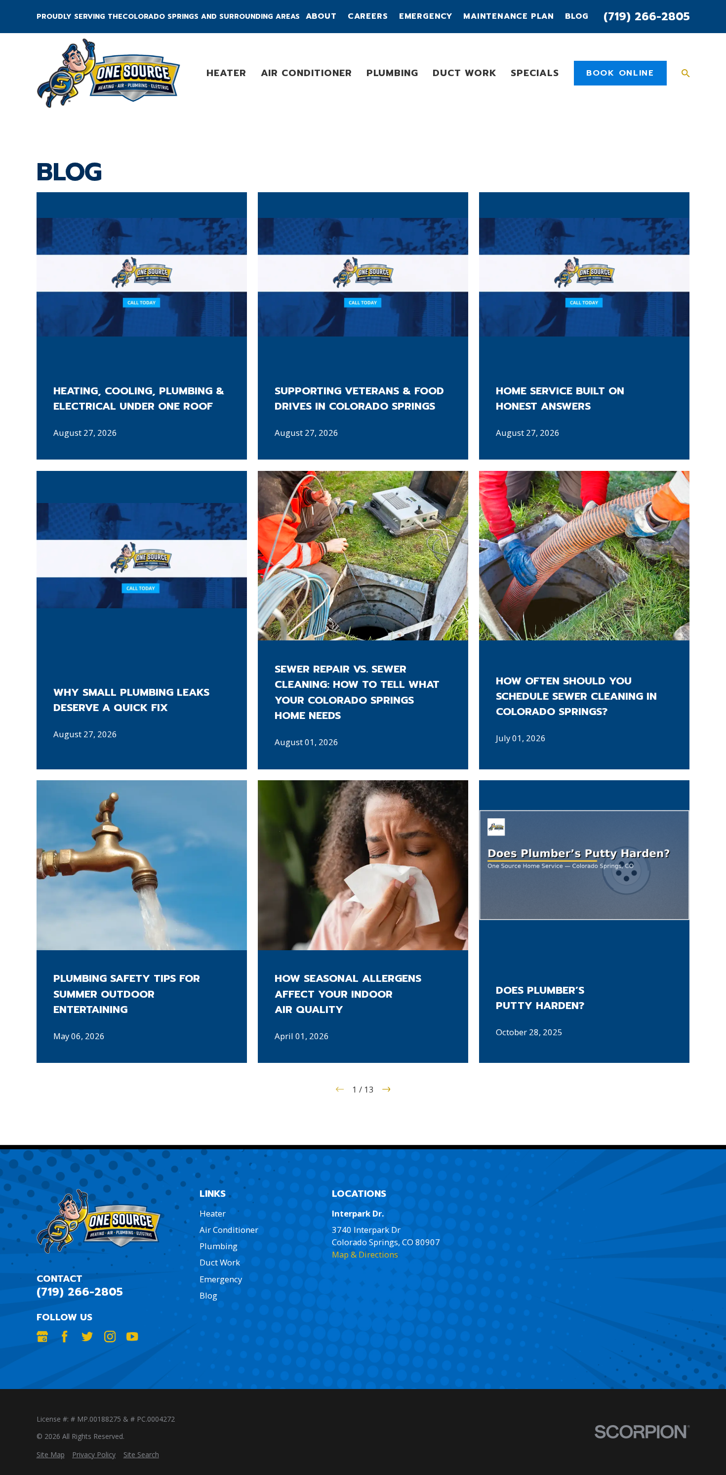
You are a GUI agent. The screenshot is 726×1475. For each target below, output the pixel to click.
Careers (368, 16)
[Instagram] (110, 1336)
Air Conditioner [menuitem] (306, 73)
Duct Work (220, 1262)
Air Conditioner (229, 1229)
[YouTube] (132, 1336)
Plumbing (219, 1246)
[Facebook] (64, 1336)
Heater (213, 1213)
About (321, 16)
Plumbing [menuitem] (392, 73)
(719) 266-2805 (647, 16)
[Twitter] (87, 1336)
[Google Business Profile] (42, 1336)
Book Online (620, 73)
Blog (576, 16)
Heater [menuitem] (226, 73)
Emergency (425, 16)
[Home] (108, 73)
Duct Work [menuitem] (464, 73)
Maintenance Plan (508, 16)
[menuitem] (51, 1455)
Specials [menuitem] (535, 73)
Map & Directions (365, 1254)
